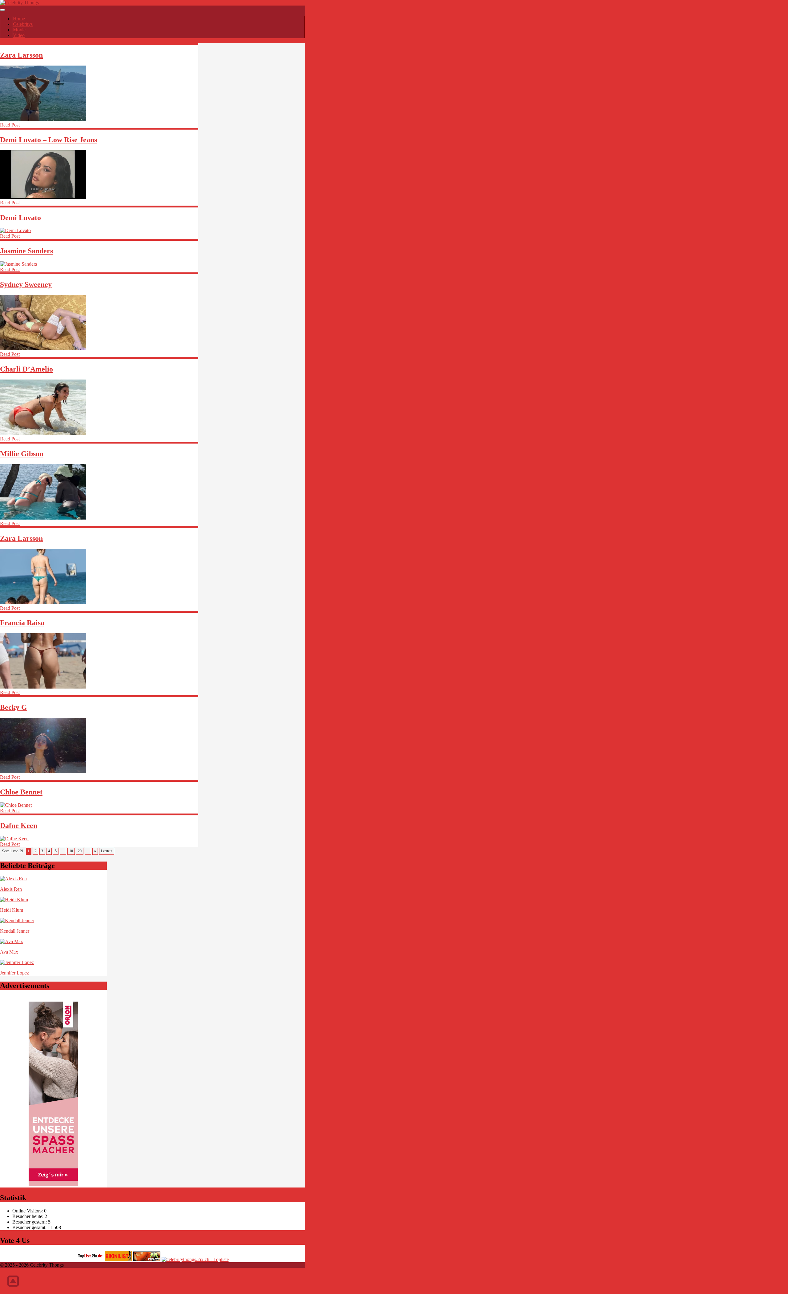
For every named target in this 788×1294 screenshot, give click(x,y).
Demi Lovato (20, 218)
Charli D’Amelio (26, 369)
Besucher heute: (28, 1216)
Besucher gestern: (30, 1221)
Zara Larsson (21, 55)
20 (80, 851)
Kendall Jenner (14, 931)
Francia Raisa (22, 623)
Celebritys (23, 24)
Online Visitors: (28, 1210)
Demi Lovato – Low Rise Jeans (48, 140)
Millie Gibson (21, 454)
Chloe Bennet (21, 792)
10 (71, 851)
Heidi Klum (11, 910)
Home (19, 18)
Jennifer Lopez (14, 972)
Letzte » (106, 851)
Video (19, 35)
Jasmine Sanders (26, 251)
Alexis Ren (11, 889)
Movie (19, 29)
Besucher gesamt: (30, 1227)
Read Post (10, 124)
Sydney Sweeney (26, 284)
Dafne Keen (18, 826)
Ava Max (9, 951)
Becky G (13, 707)
